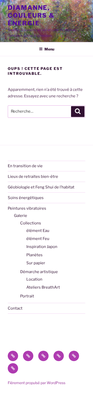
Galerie (20, 215)
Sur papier (35, 263)
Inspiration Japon (41, 246)
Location (34, 279)
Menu (49, 49)
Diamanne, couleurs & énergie (31, 15)
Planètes (34, 255)
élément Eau (37, 230)
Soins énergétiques (26, 197)
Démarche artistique (39, 271)
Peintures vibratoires (27, 208)
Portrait (27, 296)
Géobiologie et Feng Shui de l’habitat (41, 187)
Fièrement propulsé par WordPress (36, 383)
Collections (30, 223)
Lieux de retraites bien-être (33, 176)
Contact (15, 308)
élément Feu (37, 238)
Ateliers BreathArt (43, 287)
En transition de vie (25, 166)
